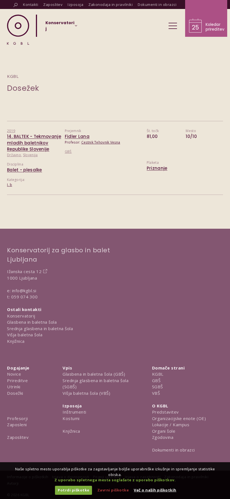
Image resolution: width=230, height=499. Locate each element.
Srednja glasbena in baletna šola (40, 328)
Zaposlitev (18, 437)
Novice (14, 374)
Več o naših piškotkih (155, 490)
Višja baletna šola (24, 334)
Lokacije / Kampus (171, 424)
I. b (9, 184)
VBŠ (156, 393)
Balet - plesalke (24, 170)
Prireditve (17, 380)
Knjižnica (16, 341)
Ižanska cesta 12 (24, 271)
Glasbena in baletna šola (32, 322)
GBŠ (68, 151)
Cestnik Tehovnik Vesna (100, 142)
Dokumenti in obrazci (173, 450)
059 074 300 (24, 297)
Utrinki (13, 386)
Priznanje (157, 168)
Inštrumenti (74, 412)
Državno (14, 155)
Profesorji (17, 418)
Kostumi (71, 418)
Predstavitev (165, 412)
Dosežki (15, 393)
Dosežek (23, 88)
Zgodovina (163, 437)
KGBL (158, 374)
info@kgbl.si (24, 290)
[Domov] (18, 30)
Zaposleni (17, 424)
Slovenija (30, 155)
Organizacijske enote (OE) (179, 418)
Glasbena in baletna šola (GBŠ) (94, 374)
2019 (11, 130)
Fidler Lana (77, 136)
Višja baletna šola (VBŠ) (86, 393)
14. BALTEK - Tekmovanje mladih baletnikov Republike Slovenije (34, 142)
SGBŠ (157, 386)
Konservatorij (21, 316)
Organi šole (164, 431)
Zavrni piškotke (113, 490)
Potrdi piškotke (73, 490)
